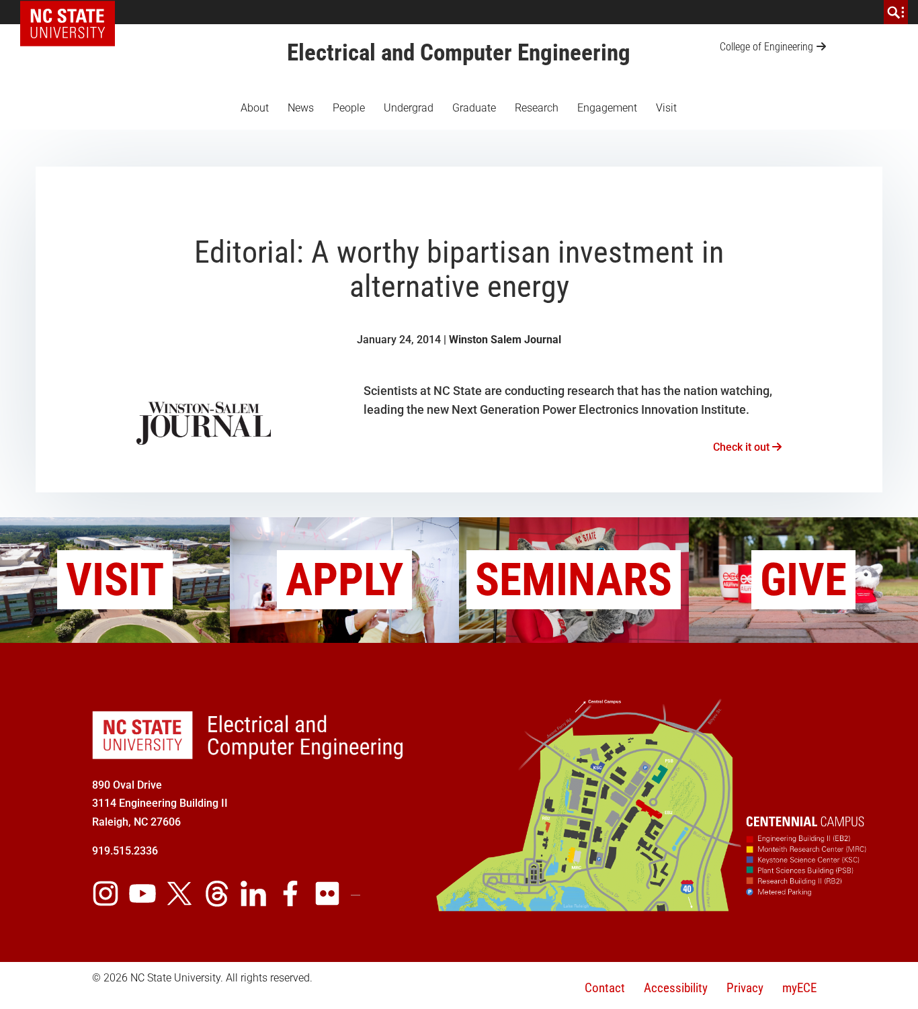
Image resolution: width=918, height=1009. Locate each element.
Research (536, 107)
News (301, 107)
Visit (666, 107)
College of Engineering (766, 46)
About (255, 107)
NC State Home (72, 12)
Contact (605, 988)
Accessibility (676, 988)
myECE (799, 988)
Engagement (607, 107)
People (349, 107)
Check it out (742, 447)
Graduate (474, 107)
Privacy (744, 988)
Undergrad (408, 107)
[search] (896, 12)
